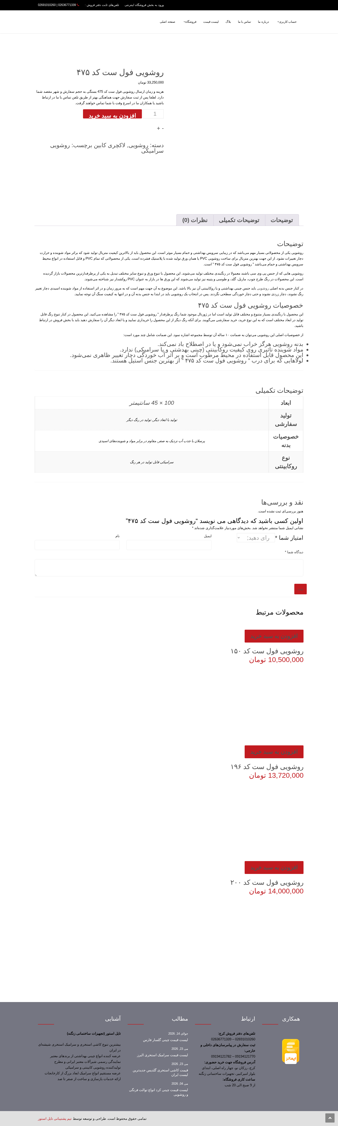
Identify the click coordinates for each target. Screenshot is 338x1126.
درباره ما (263, 21)
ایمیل (208, 536)
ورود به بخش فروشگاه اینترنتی (144, 5)
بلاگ (228, 21)
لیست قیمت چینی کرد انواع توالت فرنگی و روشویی (158, 1092)
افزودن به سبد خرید (112, 115)
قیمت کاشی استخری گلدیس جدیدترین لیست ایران (160, 1072)
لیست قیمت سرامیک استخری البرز (162, 1055)
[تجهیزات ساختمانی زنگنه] (95, 23)
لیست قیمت (211, 21)
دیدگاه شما (294, 552)
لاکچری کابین (109, 145)
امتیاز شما (289, 537)
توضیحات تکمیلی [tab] (239, 220)
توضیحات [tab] (282, 220)
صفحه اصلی (167, 21)
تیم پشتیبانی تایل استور (55, 1118)
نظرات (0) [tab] (195, 220)
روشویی (138, 145)
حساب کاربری (288, 21)
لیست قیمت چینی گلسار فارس (165, 1040)
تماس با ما (244, 21)
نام (117, 536)
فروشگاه (190, 21)
